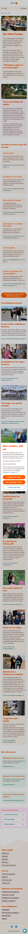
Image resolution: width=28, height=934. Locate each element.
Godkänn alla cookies (14, 477)
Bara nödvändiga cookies (14, 482)
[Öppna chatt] (25, 931)
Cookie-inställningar (14, 487)
